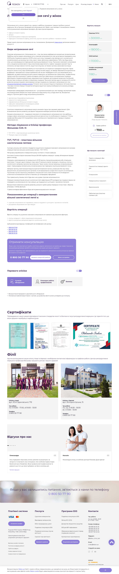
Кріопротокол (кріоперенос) (71, 537)
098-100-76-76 (13, 233)
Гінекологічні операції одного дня (98, 167)
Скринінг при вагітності (42, 537)
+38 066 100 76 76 (93, 528)
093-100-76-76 (13, 229)
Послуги (70, 4)
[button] (8, 445)
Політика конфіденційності (16, 546)
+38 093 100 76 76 (93, 530)
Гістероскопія (93, 174)
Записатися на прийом (99, 135)
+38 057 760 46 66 (93, 532)
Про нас (63, 4)
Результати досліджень (70, 542)
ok (105, 570)
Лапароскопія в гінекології (97, 181)
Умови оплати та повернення (17, 554)
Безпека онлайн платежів (16, 543)
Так (23, 14)
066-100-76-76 (13, 231)
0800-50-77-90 (13, 227)
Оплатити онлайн (99, 80)
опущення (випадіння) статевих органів (20, 84)
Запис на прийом (63, 257)
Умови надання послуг (15, 551)
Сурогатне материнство (42, 516)
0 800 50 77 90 (38, 4)
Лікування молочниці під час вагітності (44, 532)
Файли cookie (34, 571)
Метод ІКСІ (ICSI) (67, 520)
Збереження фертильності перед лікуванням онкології (72, 532)
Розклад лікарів (86, 4)
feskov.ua (21, 569)
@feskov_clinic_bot (94, 538)
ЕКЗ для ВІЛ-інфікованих (69, 527)
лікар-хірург (58, 42)
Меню (97, 4)
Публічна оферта (13, 548)
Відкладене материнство (43, 520)
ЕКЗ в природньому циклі (43, 524)
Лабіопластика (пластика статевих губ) (97, 194)
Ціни (77, 4)
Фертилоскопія (94, 187)
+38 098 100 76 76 (93, 527)
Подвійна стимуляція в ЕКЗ (43, 527)
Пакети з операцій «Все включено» (96, 159)
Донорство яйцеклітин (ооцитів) (72, 524)
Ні (23, 18)
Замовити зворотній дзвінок (40, 257)
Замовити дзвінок (42, 542)
